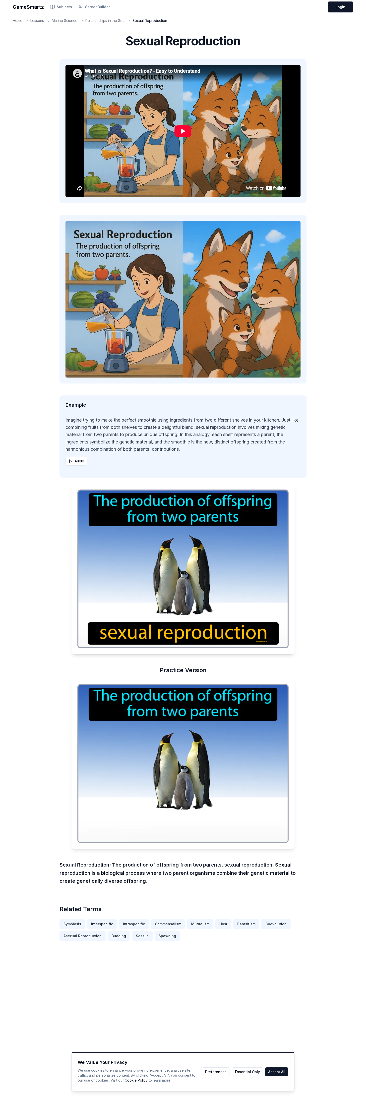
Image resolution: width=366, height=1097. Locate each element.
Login (340, 7)
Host (223, 924)
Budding (119, 936)
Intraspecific (134, 924)
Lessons (37, 20)
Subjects (64, 7)
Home (17, 20)
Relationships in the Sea (104, 20)
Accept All (276, 1072)
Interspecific (102, 924)
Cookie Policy (136, 1080)
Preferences (216, 1072)
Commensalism (168, 924)
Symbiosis (72, 924)
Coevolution (276, 924)
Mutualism (200, 924)
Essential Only (247, 1072)
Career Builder (97, 7)
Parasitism (246, 924)
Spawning (167, 936)
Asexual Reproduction (82, 936)
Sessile (142, 936)
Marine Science (64, 20)
